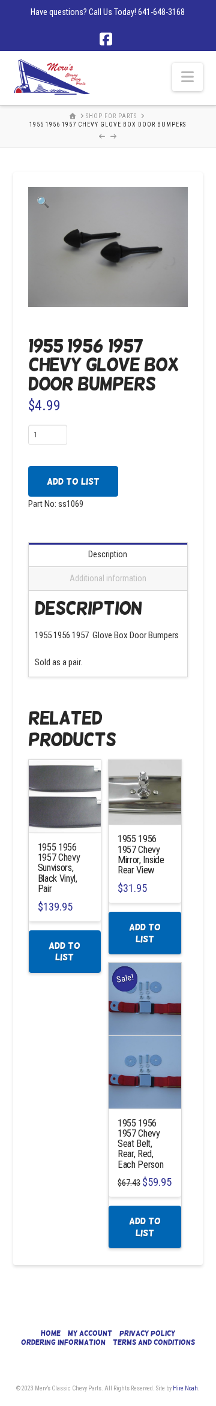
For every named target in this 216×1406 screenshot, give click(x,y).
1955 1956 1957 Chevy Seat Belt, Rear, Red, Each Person (141, 1143)
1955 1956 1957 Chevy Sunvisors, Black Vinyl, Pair (59, 868)
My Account (90, 1333)
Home (51, 1333)
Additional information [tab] (108, 578)
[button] (187, 77)
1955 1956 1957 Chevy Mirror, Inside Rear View (141, 854)
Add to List (73, 481)
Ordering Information (63, 1342)
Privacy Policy (147, 1333)
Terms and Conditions (154, 1342)
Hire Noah (185, 1388)
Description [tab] (107, 554)
